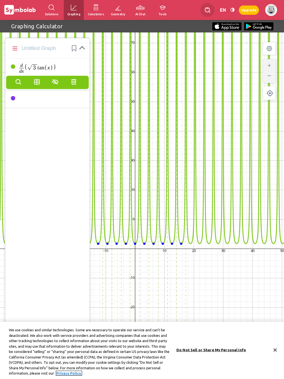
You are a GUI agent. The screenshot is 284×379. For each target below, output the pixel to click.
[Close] (275, 350)
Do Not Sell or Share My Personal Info (211, 350)
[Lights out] (232, 9)
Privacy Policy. (69, 373)
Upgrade (249, 10)
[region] (142, 350)
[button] (74, 48)
